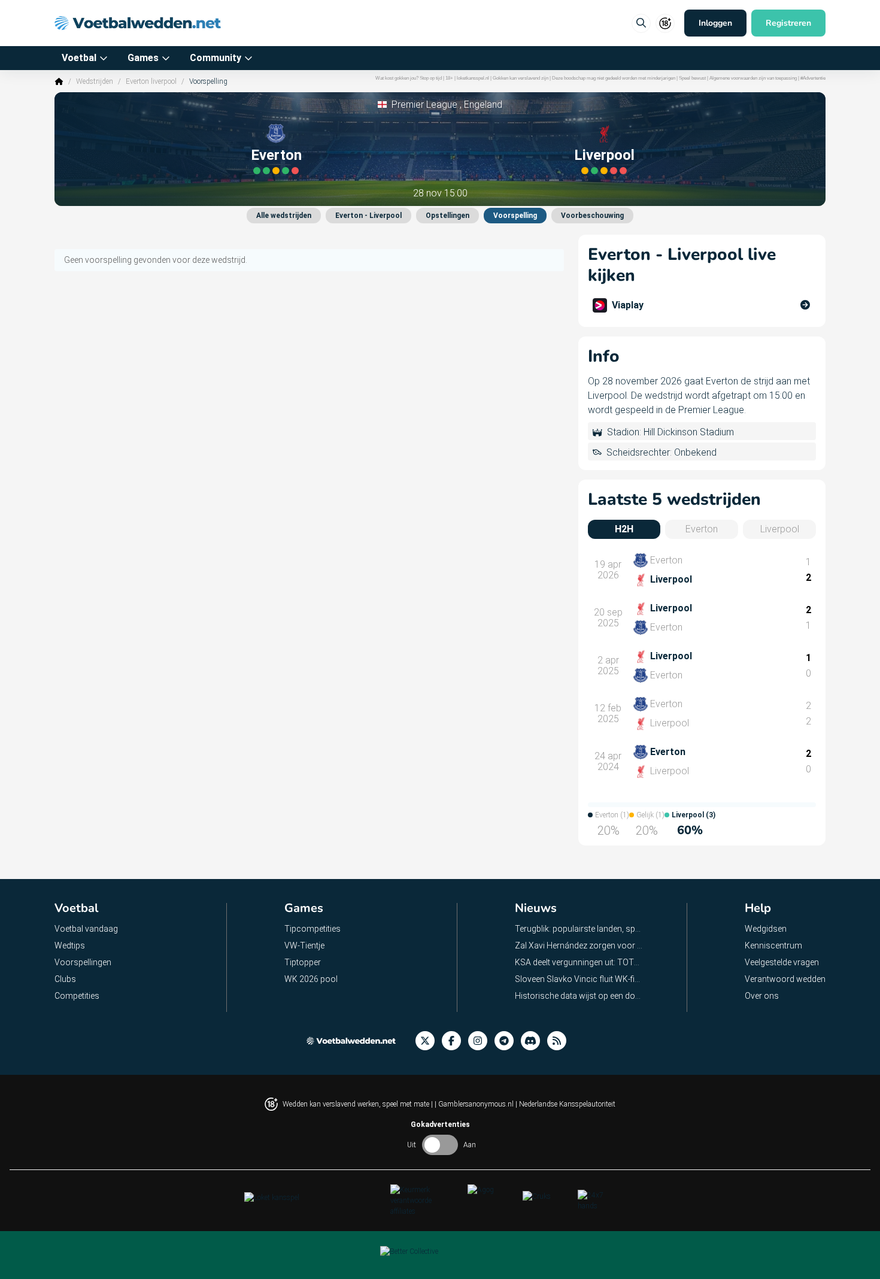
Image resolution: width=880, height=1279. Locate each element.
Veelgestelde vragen (782, 962)
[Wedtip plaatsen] (641, 23)
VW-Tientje (304, 945)
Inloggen (715, 23)
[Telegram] (507, 1041)
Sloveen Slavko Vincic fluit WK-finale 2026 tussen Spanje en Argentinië (579, 979)
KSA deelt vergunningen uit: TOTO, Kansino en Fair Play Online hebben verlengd (579, 962)
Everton (276, 155)
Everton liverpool (151, 81)
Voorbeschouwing (592, 215)
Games (143, 57)
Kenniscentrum (773, 945)
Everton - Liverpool (368, 215)
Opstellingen (447, 215)
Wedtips (69, 945)
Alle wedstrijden (283, 215)
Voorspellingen (82, 962)
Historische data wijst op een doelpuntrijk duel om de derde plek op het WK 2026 (579, 996)
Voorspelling (515, 215)
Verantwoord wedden (785, 979)
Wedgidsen (766, 929)
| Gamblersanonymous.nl (475, 1104)
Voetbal (79, 57)
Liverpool (604, 155)
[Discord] (534, 1041)
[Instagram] (481, 1041)
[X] (428, 1041)
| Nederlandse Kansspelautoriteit (565, 1104)
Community (215, 57)
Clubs (65, 979)
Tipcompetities (312, 929)
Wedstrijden (94, 81)
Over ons (762, 996)
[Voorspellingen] (560, 1041)
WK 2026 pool (311, 979)
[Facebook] (455, 1041)
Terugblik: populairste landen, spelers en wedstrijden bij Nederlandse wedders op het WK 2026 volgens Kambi (579, 929)
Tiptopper (302, 962)
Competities (76, 996)
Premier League (424, 104)
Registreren (788, 23)
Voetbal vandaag (86, 929)
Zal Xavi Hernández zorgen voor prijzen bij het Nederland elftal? (579, 945)
